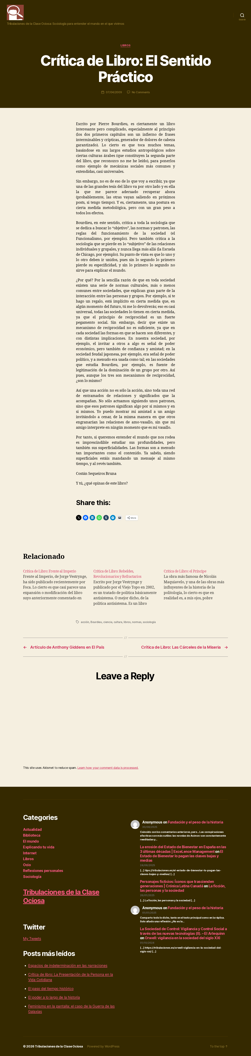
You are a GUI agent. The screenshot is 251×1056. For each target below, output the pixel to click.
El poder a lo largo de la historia (54, 997)
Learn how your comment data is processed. (107, 768)
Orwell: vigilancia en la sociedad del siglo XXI (182, 938)
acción (85, 622)
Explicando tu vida (38, 847)
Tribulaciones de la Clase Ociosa (59, 1046)
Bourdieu (96, 622)
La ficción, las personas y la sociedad (182, 888)
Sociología (32, 877)
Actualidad (32, 829)
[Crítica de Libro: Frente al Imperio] (55, 587)
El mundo (31, 841)
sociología (149, 622)
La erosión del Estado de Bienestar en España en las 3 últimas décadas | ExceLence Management (183, 849)
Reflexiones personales (43, 871)
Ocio (27, 865)
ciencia (107, 622)
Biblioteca (31, 835)
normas (136, 622)
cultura (118, 622)
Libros (125, 45)
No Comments (141, 92)
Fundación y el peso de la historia (195, 822)
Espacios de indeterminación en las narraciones (67, 965)
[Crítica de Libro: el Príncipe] (196, 587)
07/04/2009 (114, 92)
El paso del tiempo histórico (50, 989)
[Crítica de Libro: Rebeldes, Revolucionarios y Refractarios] (125, 587)
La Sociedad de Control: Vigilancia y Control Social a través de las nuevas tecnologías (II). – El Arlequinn (183, 931)
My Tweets (32, 938)
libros (127, 622)
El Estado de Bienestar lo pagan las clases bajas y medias (181, 856)
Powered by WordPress (103, 1046)
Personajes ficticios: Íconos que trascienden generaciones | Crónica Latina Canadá (177, 883)
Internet (30, 853)
